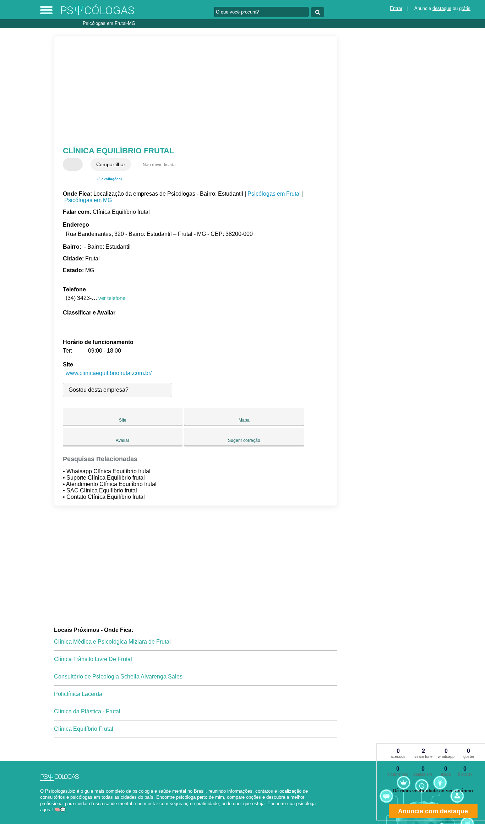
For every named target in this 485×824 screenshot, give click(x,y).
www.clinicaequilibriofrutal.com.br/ (109, 373)
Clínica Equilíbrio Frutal (83, 729)
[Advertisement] (191, 91)
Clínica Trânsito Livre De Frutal (93, 659)
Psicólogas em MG (88, 200)
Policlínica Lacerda (78, 694)
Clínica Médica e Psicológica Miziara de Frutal (112, 642)
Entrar (396, 8)
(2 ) (109, 179)
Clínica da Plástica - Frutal (87, 711)
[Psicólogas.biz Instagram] (48, 815)
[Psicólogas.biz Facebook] (41, 815)
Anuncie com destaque (433, 811)
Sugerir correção (244, 440)
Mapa (244, 420)
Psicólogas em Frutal (274, 194)
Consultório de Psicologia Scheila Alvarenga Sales (118, 677)
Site (122, 420)
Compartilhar (110, 164)
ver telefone (111, 298)
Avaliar (122, 440)
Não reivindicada (159, 164)
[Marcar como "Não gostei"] (78, 164)
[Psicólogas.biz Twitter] (45, 815)
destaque (441, 8)
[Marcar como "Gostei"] (69, 164)
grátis (464, 8)
